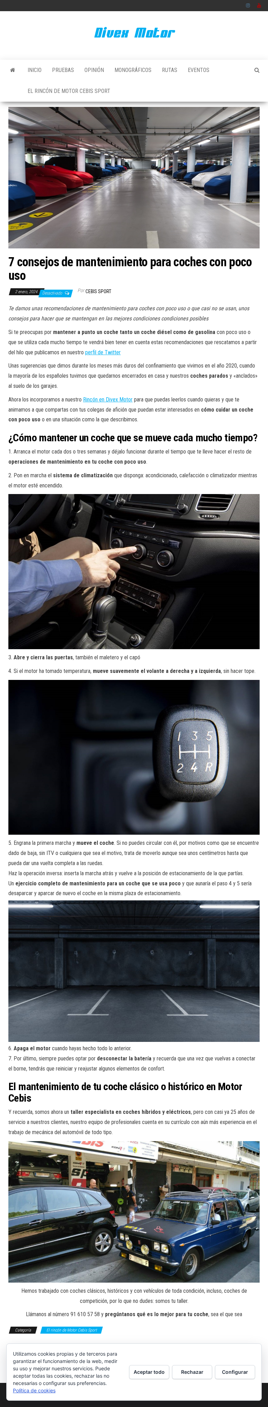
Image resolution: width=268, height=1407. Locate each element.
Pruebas (63, 70)
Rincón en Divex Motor (108, 399)
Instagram (248, 5)
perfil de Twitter (103, 352)
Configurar (235, 1372)
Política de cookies (34, 1390)
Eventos (198, 70)
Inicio (35, 70)
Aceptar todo (149, 1372)
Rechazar (192, 1372)
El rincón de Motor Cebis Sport (69, 91)
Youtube (259, 5)
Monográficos (132, 70)
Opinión (94, 70)
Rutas (169, 70)
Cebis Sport (98, 291)
